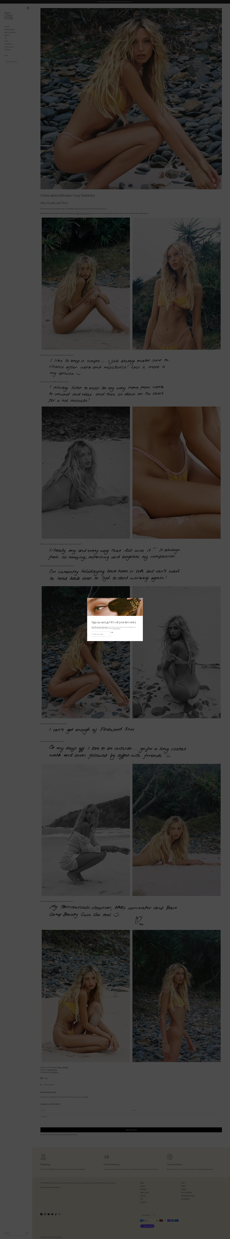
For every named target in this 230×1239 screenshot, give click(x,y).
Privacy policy (116, 628)
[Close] (140, 601)
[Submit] (112, 632)
